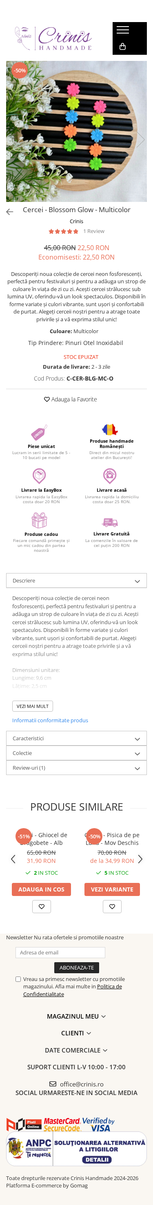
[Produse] (124, 32)
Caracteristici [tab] (28, 738)
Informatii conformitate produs (50, 720)
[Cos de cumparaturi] (122, 46)
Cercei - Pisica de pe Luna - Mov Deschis (112, 839)
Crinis (76, 221)
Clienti (73, 1033)
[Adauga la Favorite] (41, 906)
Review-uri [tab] (29, 767)
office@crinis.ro (81, 1084)
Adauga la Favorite (73, 399)
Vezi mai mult (33, 706)
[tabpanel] (76, 131)
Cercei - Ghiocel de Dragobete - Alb (41, 839)
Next (140, 139)
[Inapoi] (6, 211)
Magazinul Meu (73, 1016)
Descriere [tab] (24, 580)
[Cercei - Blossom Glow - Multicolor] (76, 131)
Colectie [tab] (22, 753)
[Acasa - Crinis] (53, 38)
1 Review (93, 231)
